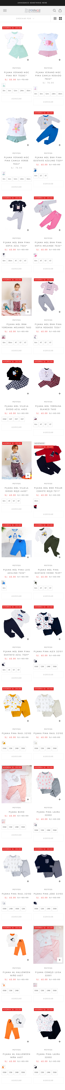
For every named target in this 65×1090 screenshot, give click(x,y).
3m (4, 90)
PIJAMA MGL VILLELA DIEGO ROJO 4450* (17, 490)
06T (22, 419)
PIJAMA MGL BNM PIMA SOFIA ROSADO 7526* (48, 326)
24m (22, 90)
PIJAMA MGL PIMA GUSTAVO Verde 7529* (48, 571)
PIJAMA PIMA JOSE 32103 (48, 893)
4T (16, 261)
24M (48, 666)
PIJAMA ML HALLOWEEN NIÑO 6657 (16, 974)
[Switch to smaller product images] (60, 18)
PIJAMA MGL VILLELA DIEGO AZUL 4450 (17, 408)
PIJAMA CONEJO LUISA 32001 (48, 974)
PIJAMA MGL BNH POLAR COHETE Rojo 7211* (48, 490)
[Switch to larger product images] (55, 18)
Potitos (17, 68)
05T (16, 419)
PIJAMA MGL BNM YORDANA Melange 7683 (16, 326)
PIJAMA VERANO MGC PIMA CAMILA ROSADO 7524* (48, 75)
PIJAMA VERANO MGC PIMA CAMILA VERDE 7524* (16, 160)
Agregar (17, 98)
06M (4, 419)
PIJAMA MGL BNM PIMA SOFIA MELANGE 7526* (48, 244)
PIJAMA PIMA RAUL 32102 (17, 733)
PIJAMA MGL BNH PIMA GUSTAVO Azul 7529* (16, 653)
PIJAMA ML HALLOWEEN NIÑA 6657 (16, 1056)
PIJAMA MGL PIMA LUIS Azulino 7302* (16, 571)
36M (54, 666)
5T (41, 176)
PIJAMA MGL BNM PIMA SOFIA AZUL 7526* (16, 244)
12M (42, 666)
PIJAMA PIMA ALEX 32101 (48, 651)
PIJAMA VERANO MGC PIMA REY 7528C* (16, 74)
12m (15, 90)
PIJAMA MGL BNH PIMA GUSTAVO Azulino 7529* (48, 159)
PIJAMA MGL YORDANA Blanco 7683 (48, 408)
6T (46, 176)
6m (9, 90)
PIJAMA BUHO (17, 812)
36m (28, 90)
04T (10, 419)
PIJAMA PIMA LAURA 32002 (48, 814)
